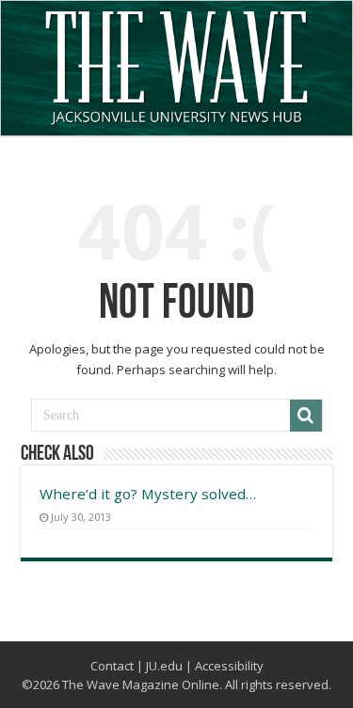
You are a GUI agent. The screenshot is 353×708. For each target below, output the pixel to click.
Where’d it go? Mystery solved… (148, 493)
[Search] (306, 416)
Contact (112, 665)
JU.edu (164, 665)
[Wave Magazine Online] (176, 63)
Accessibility (229, 665)
